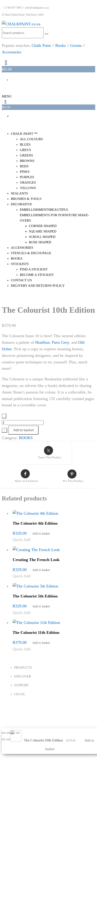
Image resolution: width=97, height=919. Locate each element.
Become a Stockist (37, 275)
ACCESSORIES (22, 247)
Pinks (25, 171)
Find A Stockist (34, 269)
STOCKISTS (20, 264)
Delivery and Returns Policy (38, 285)
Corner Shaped (43, 226)
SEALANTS (19, 193)
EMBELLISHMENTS (54, 215)
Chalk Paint (41, 45)
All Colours (31, 139)
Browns (27, 161)
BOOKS (16, 258)
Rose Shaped (40, 242)
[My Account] (3, 90)
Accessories (11, 52)
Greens (76, 45)
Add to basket (23, 430)
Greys (25, 150)
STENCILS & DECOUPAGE (31, 253)
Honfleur (42, 342)
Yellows (28, 188)
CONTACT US (21, 280)
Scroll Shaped (42, 237)
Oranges (28, 182)
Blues (25, 144)
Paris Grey (60, 342)
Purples (27, 177)
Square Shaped (42, 231)
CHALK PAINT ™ (24, 133)
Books (60, 45)
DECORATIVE (21, 204)
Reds (24, 166)
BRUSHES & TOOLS (26, 199)
